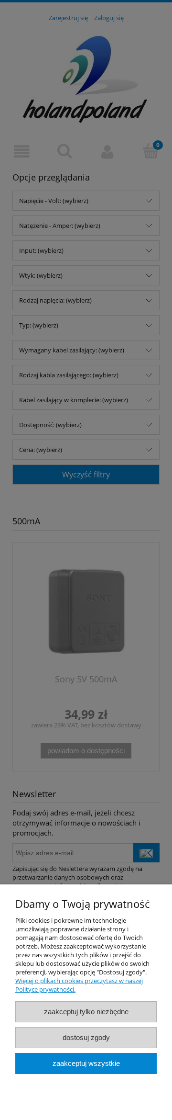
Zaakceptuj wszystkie (86, 1063)
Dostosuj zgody (86, 1037)
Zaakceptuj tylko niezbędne (86, 1011)
